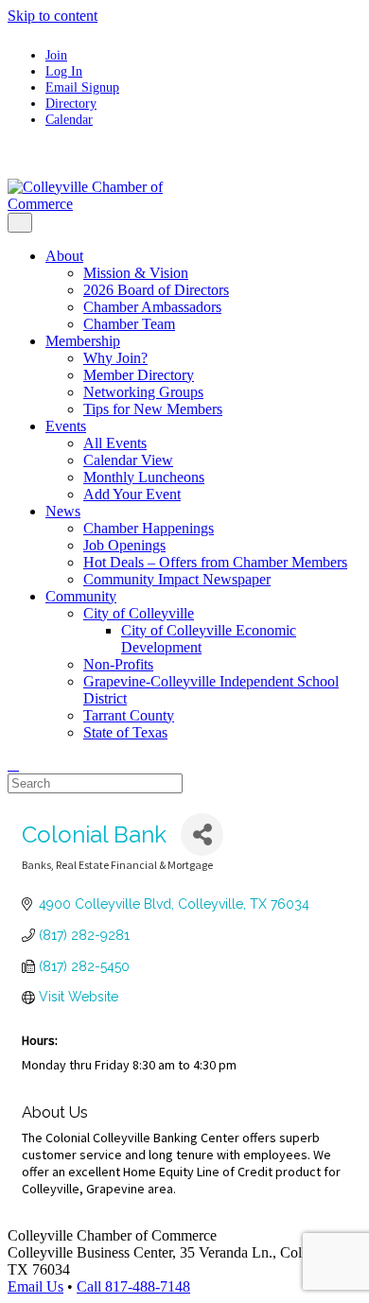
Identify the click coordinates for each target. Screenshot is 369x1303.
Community (80, 596)
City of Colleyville (138, 613)
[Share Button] (202, 834)
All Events (115, 443)
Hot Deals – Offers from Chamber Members (215, 562)
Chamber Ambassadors (152, 307)
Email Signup (82, 87)
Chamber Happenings (148, 528)
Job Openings (124, 545)
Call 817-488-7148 (133, 1286)
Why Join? (115, 358)
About (64, 256)
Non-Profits (118, 664)
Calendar (69, 119)
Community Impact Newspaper (177, 579)
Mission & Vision (135, 273)
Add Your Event (132, 494)
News (62, 511)
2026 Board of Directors (156, 290)
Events (65, 426)
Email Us (35, 1286)
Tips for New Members (152, 409)
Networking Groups (143, 392)
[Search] (13, 764)
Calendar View (128, 460)
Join (56, 54)
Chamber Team (129, 324)
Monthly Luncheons (143, 477)
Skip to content (52, 16)
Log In (63, 70)
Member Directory (138, 375)
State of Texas (125, 732)
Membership (82, 341)
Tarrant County (128, 715)
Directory (71, 103)
